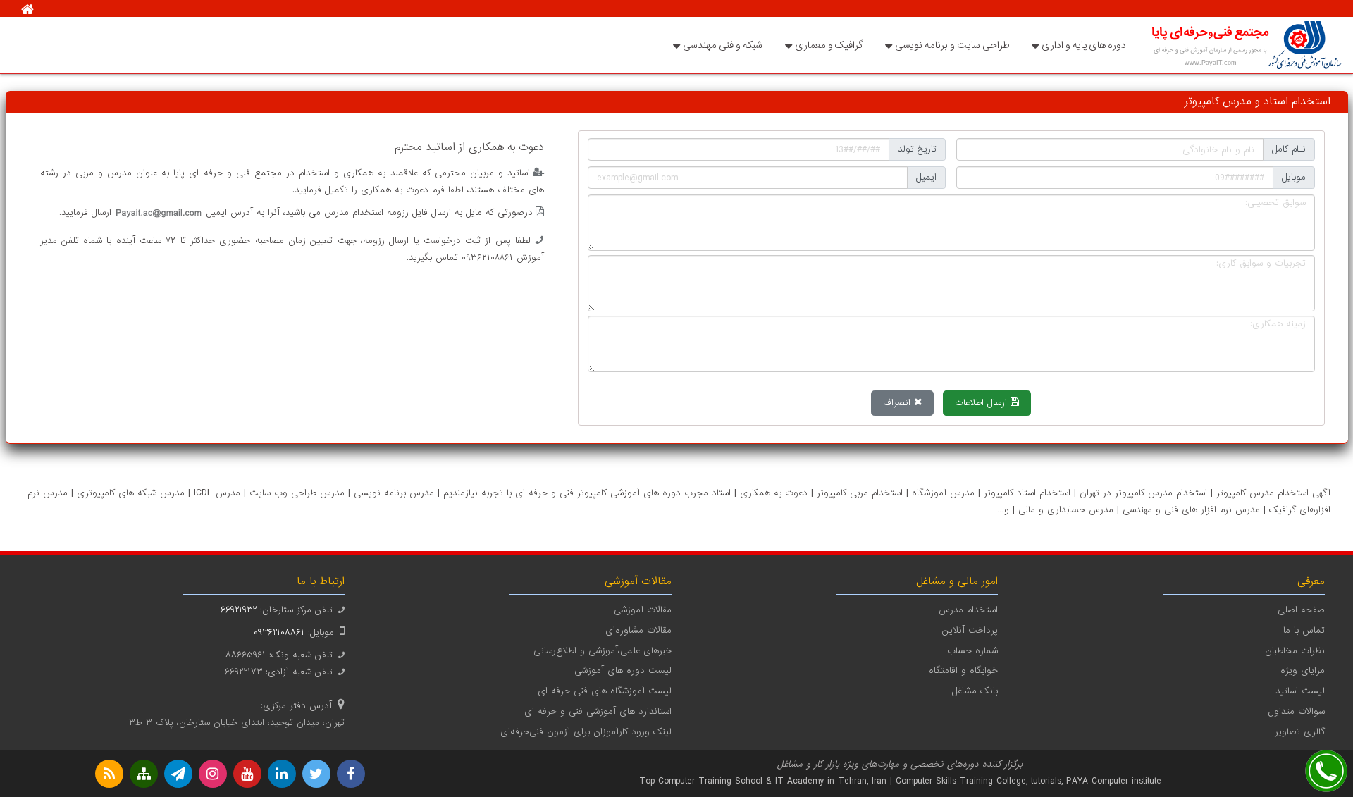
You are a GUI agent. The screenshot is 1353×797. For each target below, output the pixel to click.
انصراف (898, 402)
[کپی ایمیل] (159, 212)
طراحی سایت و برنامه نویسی (952, 45)
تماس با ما (1304, 630)
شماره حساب (972, 650)
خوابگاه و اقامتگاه (963, 670)
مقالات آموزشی (643, 610)
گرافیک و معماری (829, 45)
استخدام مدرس (968, 610)
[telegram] (178, 774)
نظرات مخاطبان (1295, 650)
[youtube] (247, 774)
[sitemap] (144, 774)
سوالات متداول (1296, 711)
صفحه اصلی (1301, 610)
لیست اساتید (1300, 691)
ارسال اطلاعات (983, 402)
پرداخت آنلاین (970, 630)
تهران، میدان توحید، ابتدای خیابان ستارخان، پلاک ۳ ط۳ (237, 722)
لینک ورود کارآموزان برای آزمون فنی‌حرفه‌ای (586, 732)
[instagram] (213, 774)
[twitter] (316, 774)
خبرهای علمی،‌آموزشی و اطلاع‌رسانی (602, 650)
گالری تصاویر (1300, 732)
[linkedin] (282, 774)
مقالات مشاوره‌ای (638, 630)
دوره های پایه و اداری (1084, 45)
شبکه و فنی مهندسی (722, 45)
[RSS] (109, 774)
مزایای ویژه (1302, 670)
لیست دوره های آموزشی (623, 670)
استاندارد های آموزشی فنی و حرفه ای (598, 711)
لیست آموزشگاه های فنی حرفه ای (605, 691)
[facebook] (351, 774)
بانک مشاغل (975, 691)
